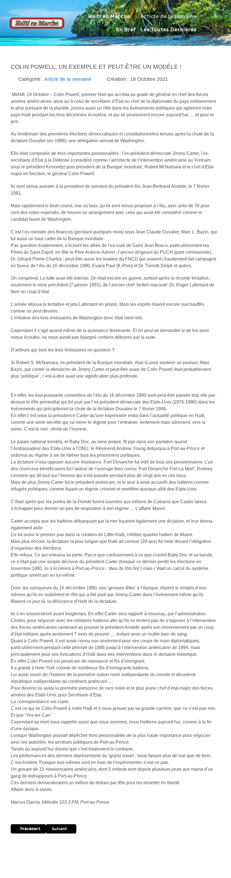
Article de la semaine (67, 79)
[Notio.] (37, 22)
